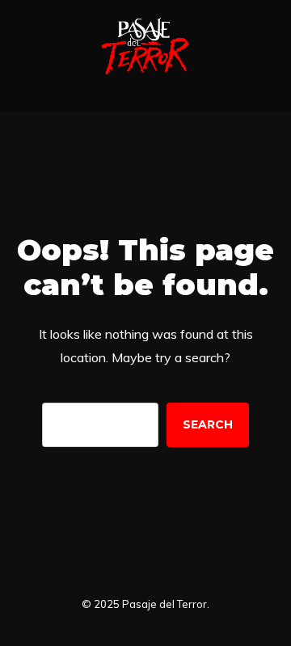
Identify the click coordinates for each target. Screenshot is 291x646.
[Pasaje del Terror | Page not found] (145, 73)
